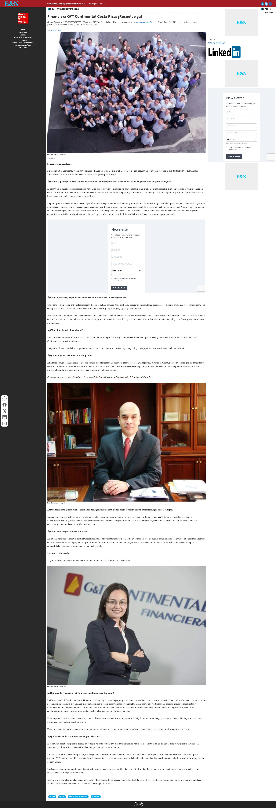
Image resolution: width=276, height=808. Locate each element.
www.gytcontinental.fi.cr (144, 22)
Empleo (52, 797)
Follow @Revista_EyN (216, 43)
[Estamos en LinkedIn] (224, 52)
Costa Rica (96, 797)
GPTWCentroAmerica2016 (78, 797)
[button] (4, 398)
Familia (62, 797)
